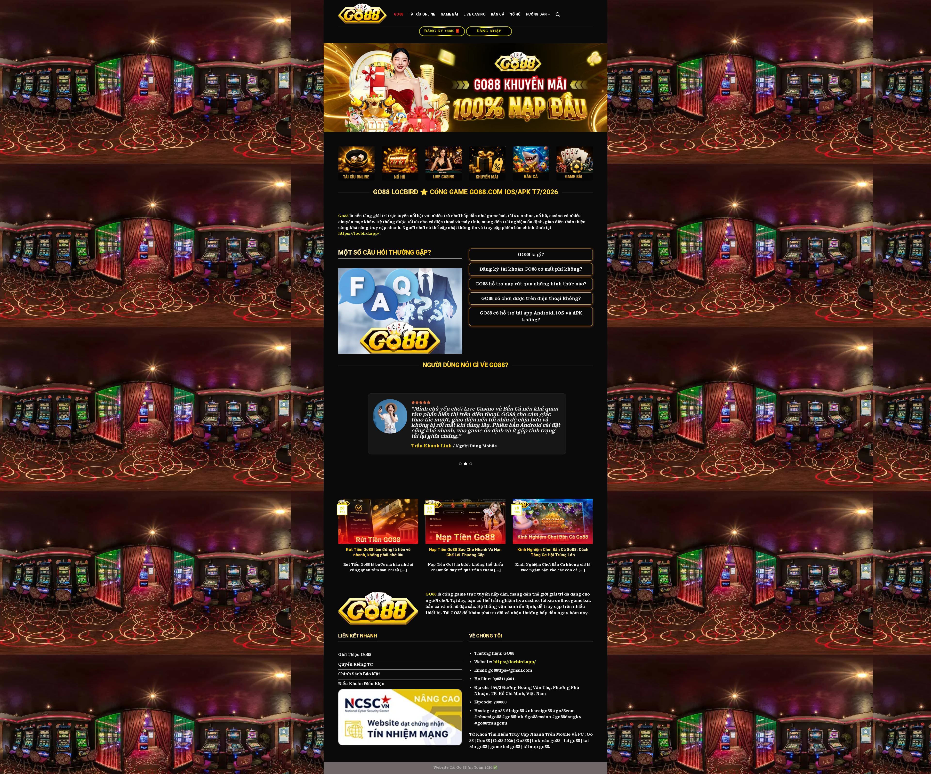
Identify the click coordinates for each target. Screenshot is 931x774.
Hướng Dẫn (536, 14)
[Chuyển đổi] (474, 255)
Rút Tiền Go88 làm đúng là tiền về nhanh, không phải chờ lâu (378, 552)
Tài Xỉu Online (422, 14)
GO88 (398, 14)
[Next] (581, 424)
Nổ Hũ (515, 14)
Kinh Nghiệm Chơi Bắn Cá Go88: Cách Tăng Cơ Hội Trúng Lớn (552, 552)
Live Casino (475, 14)
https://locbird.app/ (514, 662)
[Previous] (349, 424)
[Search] (558, 15)
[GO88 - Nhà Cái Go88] (362, 13)
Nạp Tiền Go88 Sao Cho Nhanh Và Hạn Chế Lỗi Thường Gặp (465, 552)
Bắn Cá (497, 14)
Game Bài (449, 14)
